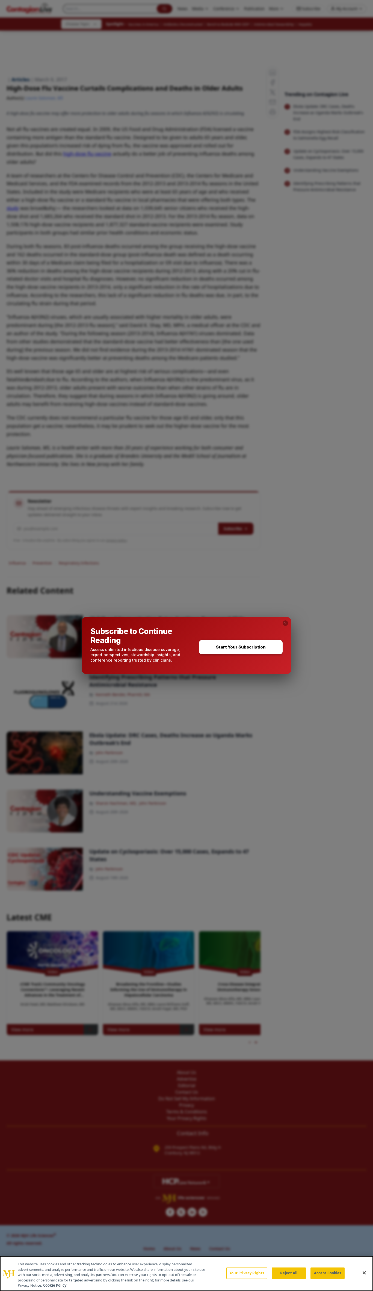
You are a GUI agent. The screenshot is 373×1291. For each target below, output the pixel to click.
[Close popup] (285, 623)
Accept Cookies (327, 1273)
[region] (186, 1273)
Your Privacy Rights (246, 1273)
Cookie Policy (54, 1285)
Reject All (288, 1273)
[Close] (364, 1273)
